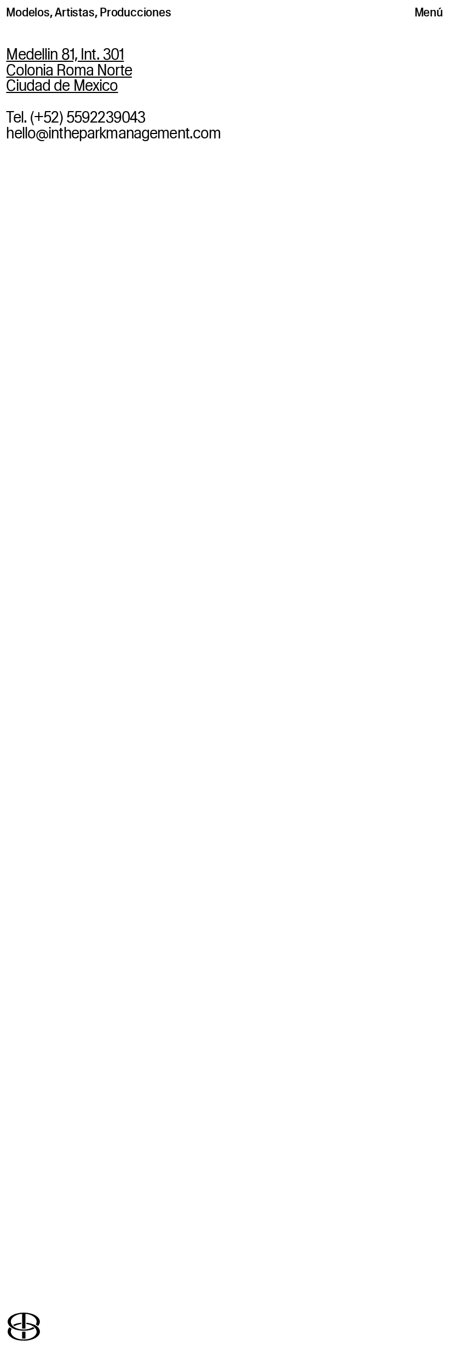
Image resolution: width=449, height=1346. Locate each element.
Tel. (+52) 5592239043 (75, 116)
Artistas (74, 12)
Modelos (27, 12)
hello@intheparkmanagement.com (113, 132)
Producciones (135, 12)
